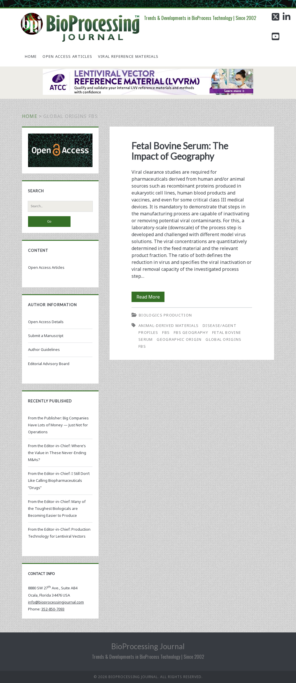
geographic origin (179, 339)
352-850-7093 (52, 609)
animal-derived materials (168, 325)
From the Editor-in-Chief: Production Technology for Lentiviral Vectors (59, 533)
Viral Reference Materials (128, 56)
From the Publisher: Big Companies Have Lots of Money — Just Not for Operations (58, 424)
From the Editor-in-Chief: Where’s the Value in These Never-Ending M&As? (57, 452)
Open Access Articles (67, 56)
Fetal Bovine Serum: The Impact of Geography (180, 151)
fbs (166, 332)
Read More (150, 297)
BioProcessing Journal (148, 646)
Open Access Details (46, 321)
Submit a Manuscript (45, 335)
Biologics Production (165, 315)
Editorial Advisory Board (48, 363)
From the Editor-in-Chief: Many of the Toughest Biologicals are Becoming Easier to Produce (57, 508)
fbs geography (191, 332)
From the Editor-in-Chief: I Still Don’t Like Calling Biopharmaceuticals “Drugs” (59, 480)
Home (31, 56)
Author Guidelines (44, 349)
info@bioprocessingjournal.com (56, 602)
